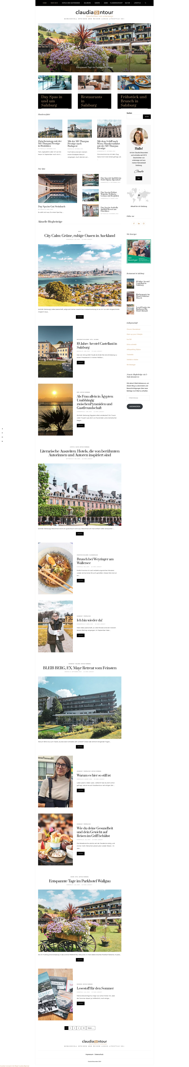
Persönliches (87, 616)
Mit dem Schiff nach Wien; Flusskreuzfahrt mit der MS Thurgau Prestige (108, 145)
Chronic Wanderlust (133, 329)
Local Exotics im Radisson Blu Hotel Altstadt (143, 309)
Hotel (91, 339)
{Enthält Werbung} (85, 392)
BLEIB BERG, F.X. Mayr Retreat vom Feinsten (79, 668)
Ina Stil (129, 339)
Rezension (79, 984)
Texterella (130, 355)
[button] (41, 48)
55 (84, 1028)
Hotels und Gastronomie (71, 3)
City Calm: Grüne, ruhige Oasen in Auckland (79, 235)
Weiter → (91, 1028)
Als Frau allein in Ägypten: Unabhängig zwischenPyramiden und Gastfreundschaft (95, 402)
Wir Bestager (131, 365)
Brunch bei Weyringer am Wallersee (95, 561)
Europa (97, 3)
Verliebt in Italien (132, 360)
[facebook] (2, 429)
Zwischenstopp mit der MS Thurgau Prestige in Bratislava (50, 143)
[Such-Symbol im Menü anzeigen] (145, 3)
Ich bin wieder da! (89, 620)
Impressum (90, 1054)
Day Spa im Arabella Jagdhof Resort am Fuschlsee (109, 209)
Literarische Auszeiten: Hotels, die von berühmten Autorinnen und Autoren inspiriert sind (80, 453)
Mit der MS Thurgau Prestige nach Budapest (78, 144)
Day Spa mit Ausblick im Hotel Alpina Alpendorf (111, 179)
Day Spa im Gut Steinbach (51, 206)
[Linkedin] (139, 223)
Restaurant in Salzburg (83, 339)
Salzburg (87, 3)
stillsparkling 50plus (134, 349)
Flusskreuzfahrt (116, 3)
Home (45, 3)
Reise (79, 231)
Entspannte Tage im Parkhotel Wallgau (80, 881)
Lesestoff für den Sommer (95, 988)
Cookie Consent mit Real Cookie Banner (14, 1066)
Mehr (139, 178)
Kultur (127, 3)
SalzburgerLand (93, 555)
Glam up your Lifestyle (134, 334)
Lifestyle (137, 3)
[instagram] (2, 437)
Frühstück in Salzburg (82, 555)
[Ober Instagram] (144, 223)
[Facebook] (134, 223)
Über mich (54, 3)
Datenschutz (99, 1054)
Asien (106, 3)
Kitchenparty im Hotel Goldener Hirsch (143, 296)
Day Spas (41, 169)
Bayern (72, 877)
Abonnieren (134, 406)
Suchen (129, 113)
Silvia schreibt (131, 344)
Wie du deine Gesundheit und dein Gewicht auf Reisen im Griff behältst (95, 832)
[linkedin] (2, 441)
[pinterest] (2, 433)
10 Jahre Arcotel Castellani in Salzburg (97, 346)
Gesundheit (80, 616)
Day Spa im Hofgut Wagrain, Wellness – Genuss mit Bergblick (110, 194)
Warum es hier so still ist (94, 775)
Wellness (77, 664)
